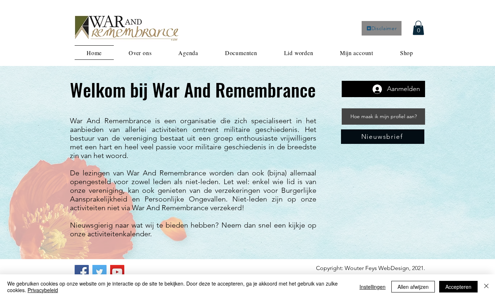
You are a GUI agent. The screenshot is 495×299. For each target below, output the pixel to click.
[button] (418, 28)
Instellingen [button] (372, 286)
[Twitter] (99, 272)
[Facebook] (82, 272)
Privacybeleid (43, 290)
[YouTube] (117, 272)
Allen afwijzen (413, 286)
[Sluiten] (486, 286)
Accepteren (458, 286)
